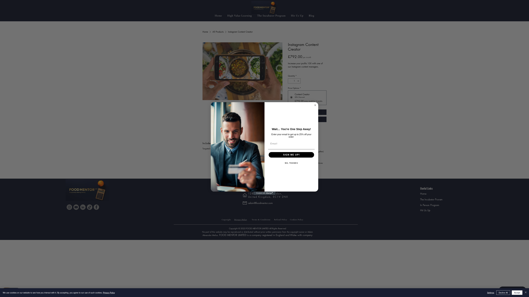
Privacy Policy (109, 292)
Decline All (503, 292)
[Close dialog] (315, 105)
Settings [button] (490, 292)
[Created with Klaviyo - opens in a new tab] (264, 193)
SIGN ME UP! (291, 155)
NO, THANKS (291, 163)
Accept (517, 292)
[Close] (525, 292)
